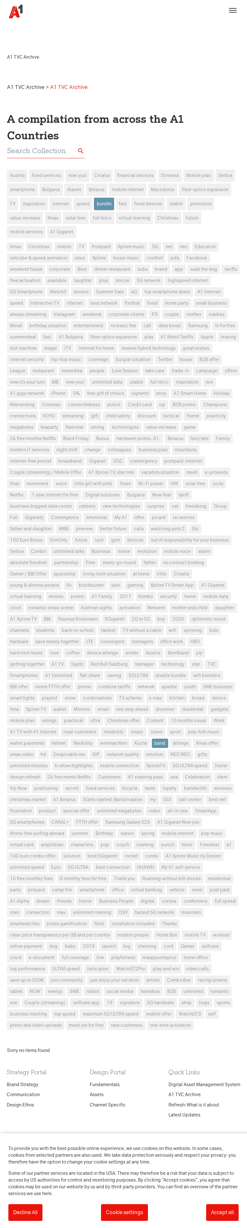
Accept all (222, 1212)
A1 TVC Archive (26, 87)
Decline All (25, 1212)
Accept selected (170, 733)
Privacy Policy (63, 512)
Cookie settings (124, 1212)
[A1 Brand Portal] (13, 11)
